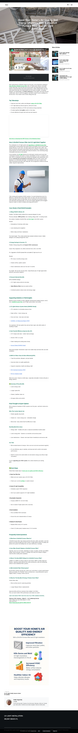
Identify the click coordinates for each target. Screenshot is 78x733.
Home (6, 4)
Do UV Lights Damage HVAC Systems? (64, 53)
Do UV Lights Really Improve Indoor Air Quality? (63, 61)
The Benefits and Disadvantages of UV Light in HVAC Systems (65, 77)
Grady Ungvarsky (31, 31)
